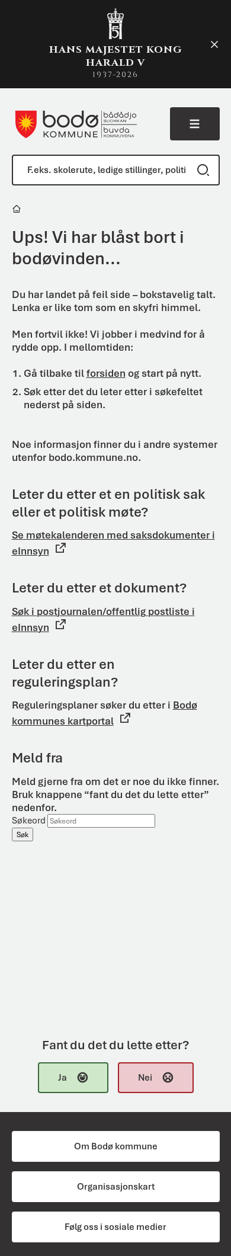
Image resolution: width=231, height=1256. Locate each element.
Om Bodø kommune (116, 1146)
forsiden (106, 373)
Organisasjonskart (116, 1187)
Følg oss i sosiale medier (115, 1227)
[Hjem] (17, 210)
